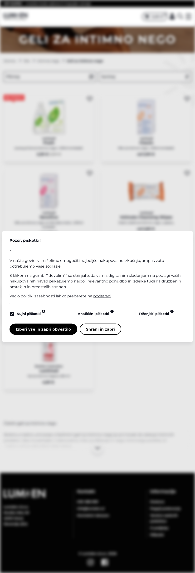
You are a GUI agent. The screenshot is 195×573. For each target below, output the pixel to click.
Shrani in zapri (100, 329)
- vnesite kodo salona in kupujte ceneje (47, 3)
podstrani (102, 296)
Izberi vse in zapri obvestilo (43, 329)
